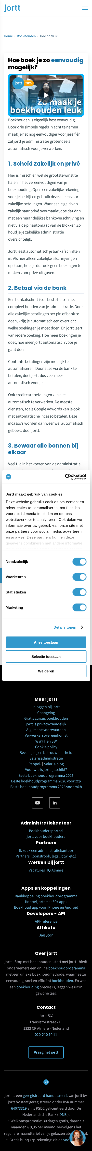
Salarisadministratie (46, 758)
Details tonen (64, 627)
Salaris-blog (54, 764)
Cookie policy (46, 747)
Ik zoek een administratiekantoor (46, 850)
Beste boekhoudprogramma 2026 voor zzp (46, 781)
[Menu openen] (85, 8)
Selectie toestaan (46, 656)
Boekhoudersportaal (46, 831)
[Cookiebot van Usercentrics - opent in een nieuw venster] (65, 477)
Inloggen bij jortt (46, 707)
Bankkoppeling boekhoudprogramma (46, 896)
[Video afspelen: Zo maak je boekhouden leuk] (46, 95)
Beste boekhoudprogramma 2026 (46, 775)
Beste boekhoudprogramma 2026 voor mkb (46, 787)
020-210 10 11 (46, 1034)
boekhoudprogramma (66, 968)
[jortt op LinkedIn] (54, 803)
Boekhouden (26, 36)
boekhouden (62, 980)
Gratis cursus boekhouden (46, 718)
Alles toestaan (46, 642)
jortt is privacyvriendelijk (46, 724)
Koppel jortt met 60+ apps (46, 901)
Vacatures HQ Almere (46, 870)
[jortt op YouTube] (37, 803)
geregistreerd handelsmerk (45, 1095)
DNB (62, 1114)
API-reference (46, 921)
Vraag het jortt (46, 1052)
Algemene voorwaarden (46, 729)
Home (8, 36)
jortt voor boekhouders (46, 836)
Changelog (46, 712)
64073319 (19, 1108)
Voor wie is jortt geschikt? (46, 769)
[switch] (79, 577)
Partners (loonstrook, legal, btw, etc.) (46, 856)
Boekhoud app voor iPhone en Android (46, 907)
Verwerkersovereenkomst (46, 735)
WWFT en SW (46, 741)
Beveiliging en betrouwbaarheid (46, 752)
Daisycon (46, 935)
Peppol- (34, 764)
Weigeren (46, 671)
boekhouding (27, 987)
